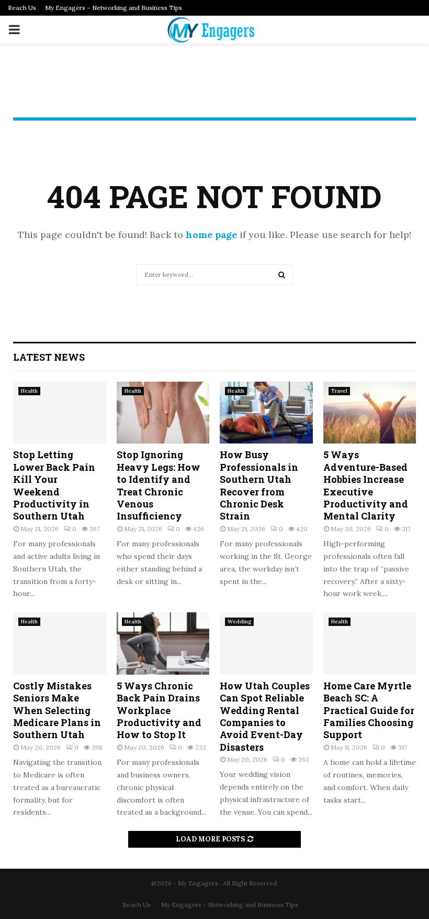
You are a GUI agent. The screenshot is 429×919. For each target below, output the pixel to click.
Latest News (49, 357)
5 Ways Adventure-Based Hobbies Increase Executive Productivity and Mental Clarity (365, 485)
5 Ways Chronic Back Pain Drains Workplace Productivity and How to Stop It (159, 710)
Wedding (239, 621)
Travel (339, 390)
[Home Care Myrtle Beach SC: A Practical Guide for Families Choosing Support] (369, 643)
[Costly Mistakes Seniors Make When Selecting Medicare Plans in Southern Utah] (59, 643)
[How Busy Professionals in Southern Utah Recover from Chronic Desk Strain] (266, 413)
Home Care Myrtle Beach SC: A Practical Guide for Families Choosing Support (368, 710)
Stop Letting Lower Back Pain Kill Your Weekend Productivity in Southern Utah (54, 485)
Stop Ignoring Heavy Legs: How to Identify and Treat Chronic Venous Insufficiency (158, 485)
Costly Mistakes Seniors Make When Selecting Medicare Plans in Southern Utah (57, 710)
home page (211, 235)
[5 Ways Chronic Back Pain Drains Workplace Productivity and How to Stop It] (163, 643)
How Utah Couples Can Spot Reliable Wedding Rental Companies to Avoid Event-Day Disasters (265, 716)
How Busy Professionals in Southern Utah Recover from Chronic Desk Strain (259, 485)
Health (29, 390)
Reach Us (22, 8)
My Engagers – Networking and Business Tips (113, 8)
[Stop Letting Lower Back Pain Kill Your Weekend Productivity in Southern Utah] (59, 413)
